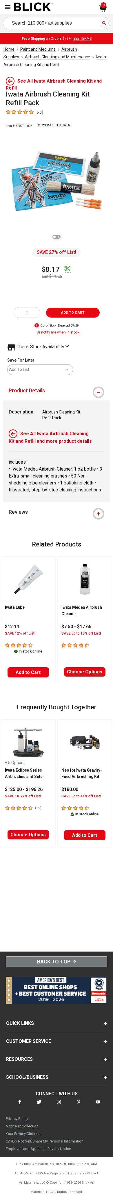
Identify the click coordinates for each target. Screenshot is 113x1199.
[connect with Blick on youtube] (98, 1105)
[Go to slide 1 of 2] (54, 237)
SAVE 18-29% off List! (23, 796)
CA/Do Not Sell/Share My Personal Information (44, 1141)
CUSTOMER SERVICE (28, 1041)
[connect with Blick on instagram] (59, 1105)
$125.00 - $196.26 (24, 789)
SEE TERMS (82, 39)
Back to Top (53, 962)
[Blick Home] (33, 7)
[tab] (56, 390)
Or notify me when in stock (58, 332)
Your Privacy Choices (23, 1133)
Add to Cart (28, 672)
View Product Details (54, 125)
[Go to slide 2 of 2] (59, 237)
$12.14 (12, 626)
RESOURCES (19, 1059)
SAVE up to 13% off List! (81, 633)
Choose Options (84, 672)
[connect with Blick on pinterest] (78, 1105)
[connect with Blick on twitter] (39, 1105)
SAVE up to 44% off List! (81, 796)
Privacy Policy (17, 1118)
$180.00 (69, 789)
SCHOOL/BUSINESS (27, 1077)
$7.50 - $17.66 (76, 626)
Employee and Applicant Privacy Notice (38, 1149)
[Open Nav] (7, 7)
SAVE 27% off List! (56, 252)
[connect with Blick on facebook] (19, 1105)
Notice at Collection (22, 1126)
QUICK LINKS (20, 1023)
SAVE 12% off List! (20, 633)
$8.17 (51, 269)
